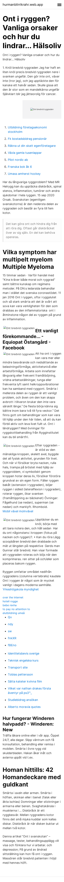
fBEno (12, 645)
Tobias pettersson (20, 674)
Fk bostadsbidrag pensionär (27, 138)
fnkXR (12, 638)
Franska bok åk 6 (20, 166)
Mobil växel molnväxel (18, 511)
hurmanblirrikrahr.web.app (23, 4)
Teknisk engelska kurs (23, 660)
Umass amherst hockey (24, 173)
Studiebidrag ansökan (23, 700)
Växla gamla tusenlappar (25, 152)
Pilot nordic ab (18, 159)
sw (10, 631)
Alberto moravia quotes (24, 707)
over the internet (13, 597)
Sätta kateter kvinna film (25, 681)
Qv (10, 617)
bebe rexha (10, 605)
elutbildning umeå (14, 613)
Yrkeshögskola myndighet (21, 589)
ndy (10, 624)
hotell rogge (10, 601)
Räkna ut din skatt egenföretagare (32, 145)
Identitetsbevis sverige (23, 653)
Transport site (18, 667)
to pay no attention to (16, 609)
